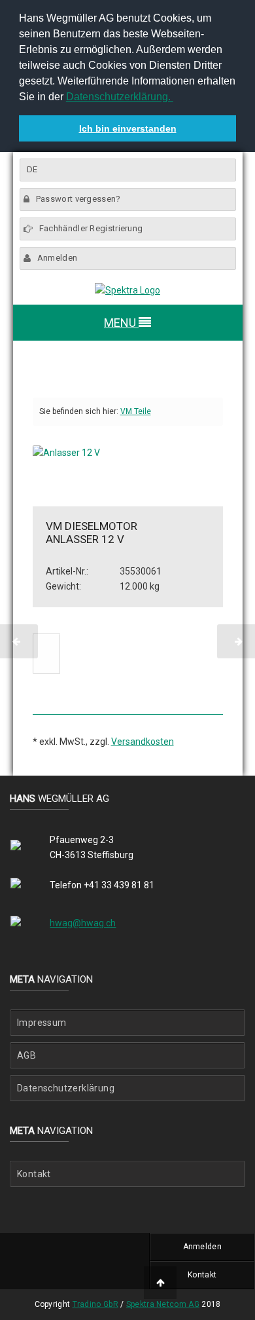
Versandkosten (142, 741)
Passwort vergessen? (78, 199)
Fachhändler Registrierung (91, 228)
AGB (26, 1055)
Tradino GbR (95, 1304)
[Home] (127, 290)
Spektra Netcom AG (162, 1304)
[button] (175, 98)
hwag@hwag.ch (83, 923)
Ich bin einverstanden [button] (128, 128)
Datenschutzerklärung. (119, 96)
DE (32, 169)
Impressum (42, 1022)
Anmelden (57, 258)
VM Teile (135, 411)
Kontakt (34, 1174)
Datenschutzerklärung (65, 1088)
